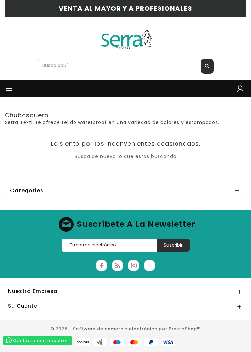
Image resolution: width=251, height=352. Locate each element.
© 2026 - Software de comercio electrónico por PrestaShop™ (125, 329)
